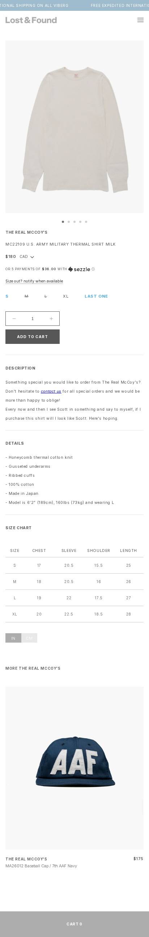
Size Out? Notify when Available (34, 281)
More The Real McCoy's (33, 668)
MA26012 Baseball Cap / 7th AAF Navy (41, 865)
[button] (136, 19)
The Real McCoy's (26, 232)
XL (66, 296)
